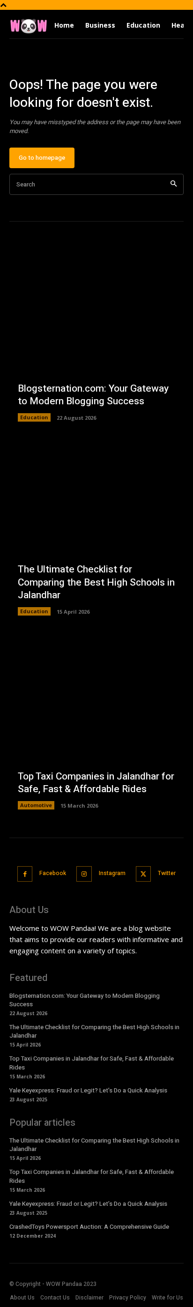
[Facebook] (25, 874)
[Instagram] (84, 874)
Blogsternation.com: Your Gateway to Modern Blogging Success (93, 394)
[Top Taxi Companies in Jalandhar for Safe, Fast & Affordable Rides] (96, 722)
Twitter (167, 873)
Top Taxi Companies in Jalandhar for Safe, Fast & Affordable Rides (96, 782)
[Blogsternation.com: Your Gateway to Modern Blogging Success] (96, 334)
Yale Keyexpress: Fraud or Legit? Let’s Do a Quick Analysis (88, 1090)
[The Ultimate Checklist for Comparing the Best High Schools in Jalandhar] (96, 528)
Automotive (36, 805)
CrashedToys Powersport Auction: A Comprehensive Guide (89, 1226)
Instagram (112, 873)
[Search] (173, 184)
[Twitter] (143, 874)
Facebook (52, 873)
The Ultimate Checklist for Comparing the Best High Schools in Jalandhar (96, 582)
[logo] (28, 25)
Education (34, 417)
